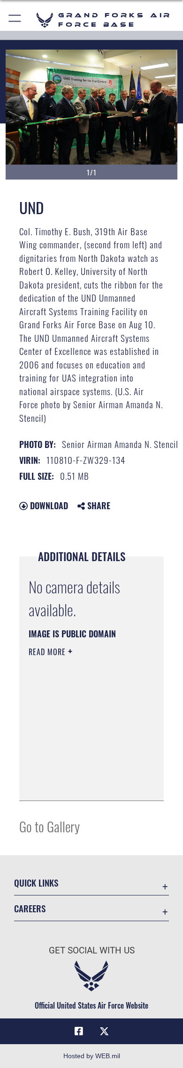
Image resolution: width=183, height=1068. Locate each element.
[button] (15, 20)
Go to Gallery (49, 826)
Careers (30, 908)
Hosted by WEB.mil (91, 1056)
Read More (48, 651)
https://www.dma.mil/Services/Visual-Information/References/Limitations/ (86, 783)
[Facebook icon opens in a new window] (79, 1032)
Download (48, 505)
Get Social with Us (92, 950)
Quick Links (36, 882)
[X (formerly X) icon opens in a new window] (104, 1032)
